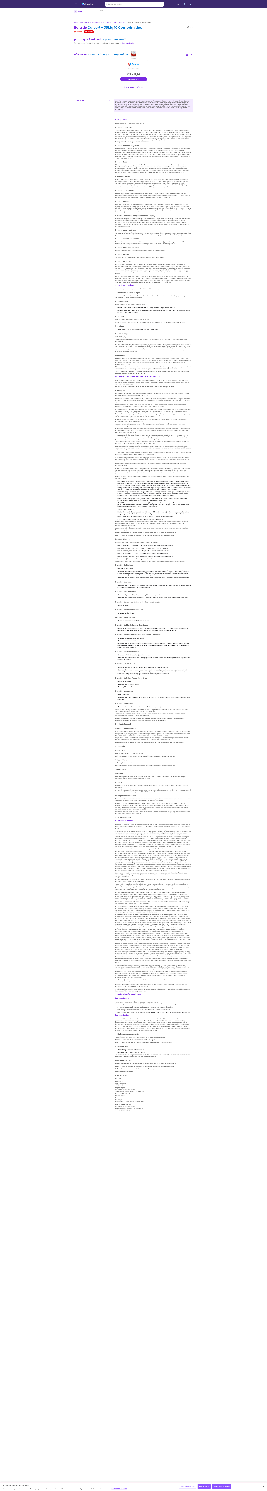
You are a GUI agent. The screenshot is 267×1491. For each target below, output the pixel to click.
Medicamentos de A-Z (98, 22)
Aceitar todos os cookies (221, 1486)
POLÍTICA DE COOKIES (119, 1489)
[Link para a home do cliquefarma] (93, 4)
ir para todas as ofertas (133, 87)
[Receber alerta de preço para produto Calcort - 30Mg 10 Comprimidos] (192, 55)
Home (75, 22)
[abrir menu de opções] (76, 4)
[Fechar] (263, 1486)
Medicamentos (84, 22)
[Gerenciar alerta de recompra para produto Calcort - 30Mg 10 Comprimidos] (187, 55)
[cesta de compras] (178, 4)
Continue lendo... (128, 43)
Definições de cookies (187, 1486)
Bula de (108, 27)
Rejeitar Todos (204, 1486)
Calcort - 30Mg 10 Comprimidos (116, 22)
